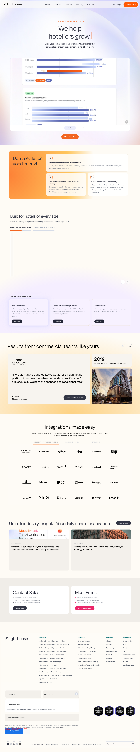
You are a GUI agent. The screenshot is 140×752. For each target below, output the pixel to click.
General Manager (84, 644)
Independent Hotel (84, 658)
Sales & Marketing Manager (87, 648)
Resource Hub (128, 641)
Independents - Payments (48, 665)
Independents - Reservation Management (53, 668)
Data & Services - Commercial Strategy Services (55, 675)
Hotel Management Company (88, 661)
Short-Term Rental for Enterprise (89, 665)
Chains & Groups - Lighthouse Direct (51, 648)
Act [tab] (83, 128)
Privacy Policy (65, 744)
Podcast (125, 661)
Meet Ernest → (70, 136)
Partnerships (110, 648)
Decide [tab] (70, 128)
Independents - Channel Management (52, 658)
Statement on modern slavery (92, 744)
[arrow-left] (122, 346)
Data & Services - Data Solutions (50, 672)
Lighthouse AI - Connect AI (48, 679)
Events (125, 648)
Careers (109, 644)
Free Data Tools (128, 658)
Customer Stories (129, 655)
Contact (109, 655)
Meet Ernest (17, 321)
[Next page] (128, 282)
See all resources (123, 523)
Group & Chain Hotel (85, 655)
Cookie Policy (76, 744)
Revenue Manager (84, 641)
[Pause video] (126, 122)
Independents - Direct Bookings (50, 661)
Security (109, 658)
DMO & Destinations (85, 668)
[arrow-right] (129, 346)
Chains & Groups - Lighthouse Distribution (53, 651)
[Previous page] (123, 282)
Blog (124, 644)
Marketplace (110, 661)
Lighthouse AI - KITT (46, 682)
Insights (125, 651)
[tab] (21, 228)
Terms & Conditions (52, 744)
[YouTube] (20, 744)
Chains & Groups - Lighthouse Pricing (52, 641)
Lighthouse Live (128, 665)
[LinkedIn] (14, 744)
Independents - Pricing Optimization (51, 655)
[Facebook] (8, 744)
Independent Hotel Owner (87, 651)
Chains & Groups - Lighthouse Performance (54, 644)
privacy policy (60, 727)
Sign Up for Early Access (84, 608)
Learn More (25, 251)
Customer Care (111, 651)
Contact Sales (20, 608)
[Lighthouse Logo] (13, 4)
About (108, 641)
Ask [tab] (57, 128)
